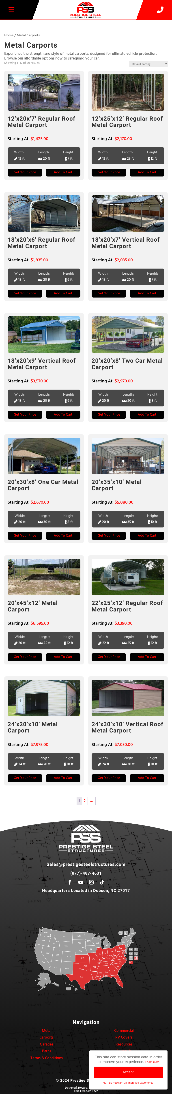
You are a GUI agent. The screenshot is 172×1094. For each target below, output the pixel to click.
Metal (46, 1031)
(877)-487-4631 (86, 873)
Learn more (152, 1062)
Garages (46, 1044)
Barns (46, 1051)
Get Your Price (25, 172)
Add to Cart (63, 172)
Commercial (124, 1031)
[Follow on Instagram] (91, 882)
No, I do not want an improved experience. (128, 1082)
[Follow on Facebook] (69, 882)
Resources (124, 1044)
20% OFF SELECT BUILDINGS (86, 23)
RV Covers (123, 1037)
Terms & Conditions (46, 1058)
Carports (46, 1037)
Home (8, 35)
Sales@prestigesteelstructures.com (86, 864)
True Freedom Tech (86, 1091)
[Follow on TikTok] (102, 882)
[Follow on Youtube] (80, 882)
